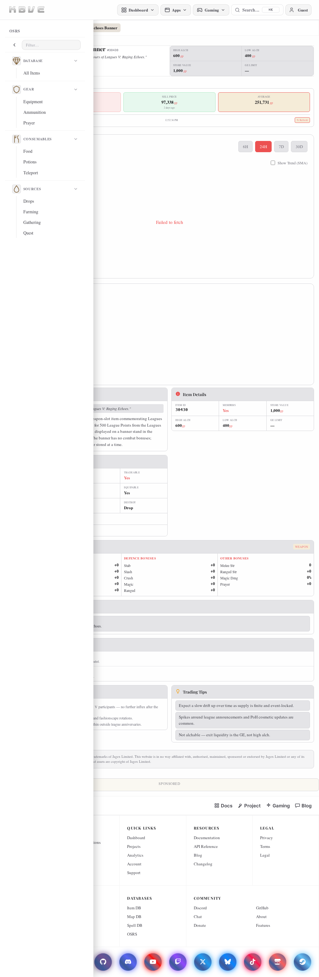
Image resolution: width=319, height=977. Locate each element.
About (261, 916)
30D (299, 146)
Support (133, 872)
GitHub (262, 908)
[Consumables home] (16, 139)
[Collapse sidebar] (14, 45)
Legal (265, 855)
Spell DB (134, 925)
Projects (133, 846)
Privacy (266, 837)
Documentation (207, 837)
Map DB (134, 916)
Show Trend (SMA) (292, 162)
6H (245, 146)
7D (281, 146)
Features (263, 925)
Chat (198, 916)
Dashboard (136, 837)
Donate (200, 925)
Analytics (135, 855)
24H (263, 146)
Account (134, 864)
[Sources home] (16, 189)
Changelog (203, 864)
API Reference (206, 846)
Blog (198, 855)
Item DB (134, 908)
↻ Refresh (302, 120)
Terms (265, 846)
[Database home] (16, 60)
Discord (200, 908)
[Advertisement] (169, 336)
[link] (223, 805)
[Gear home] (16, 89)
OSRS (132, 934)
